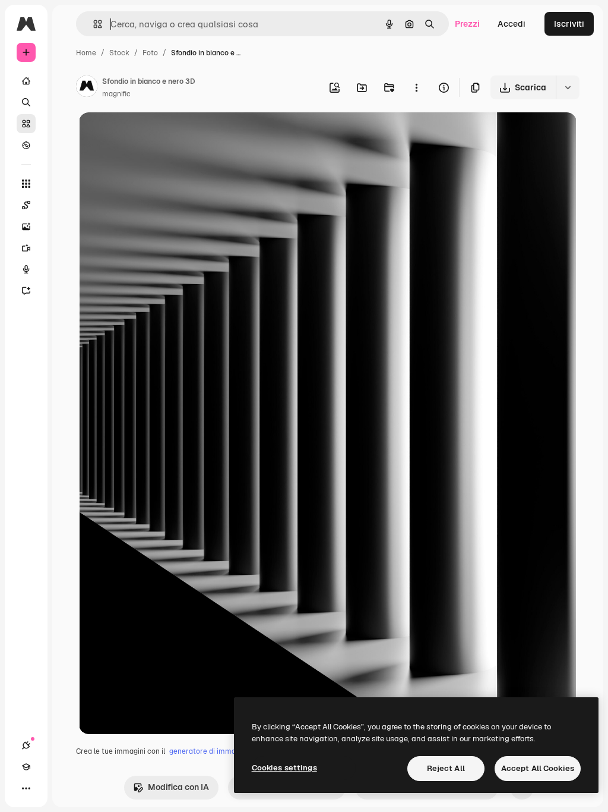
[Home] (26, 80)
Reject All (446, 768)
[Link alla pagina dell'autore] (86, 87)
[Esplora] (26, 145)
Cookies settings (284, 768)
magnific (116, 94)
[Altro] (26, 788)
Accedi (511, 23)
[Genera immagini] (26, 226)
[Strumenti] (26, 183)
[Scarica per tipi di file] (568, 87)
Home (86, 53)
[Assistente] (26, 290)
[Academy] (26, 766)
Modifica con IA (178, 787)
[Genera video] (26, 247)
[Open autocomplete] (93, 24)
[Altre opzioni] (416, 87)
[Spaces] (26, 205)
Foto (150, 53)
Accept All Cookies (537, 768)
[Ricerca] (26, 102)
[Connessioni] (26, 745)
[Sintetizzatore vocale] (26, 269)
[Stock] (26, 123)
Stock (119, 53)
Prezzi (467, 23)
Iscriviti (569, 23)
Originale (157, 135)
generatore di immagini (208, 751)
